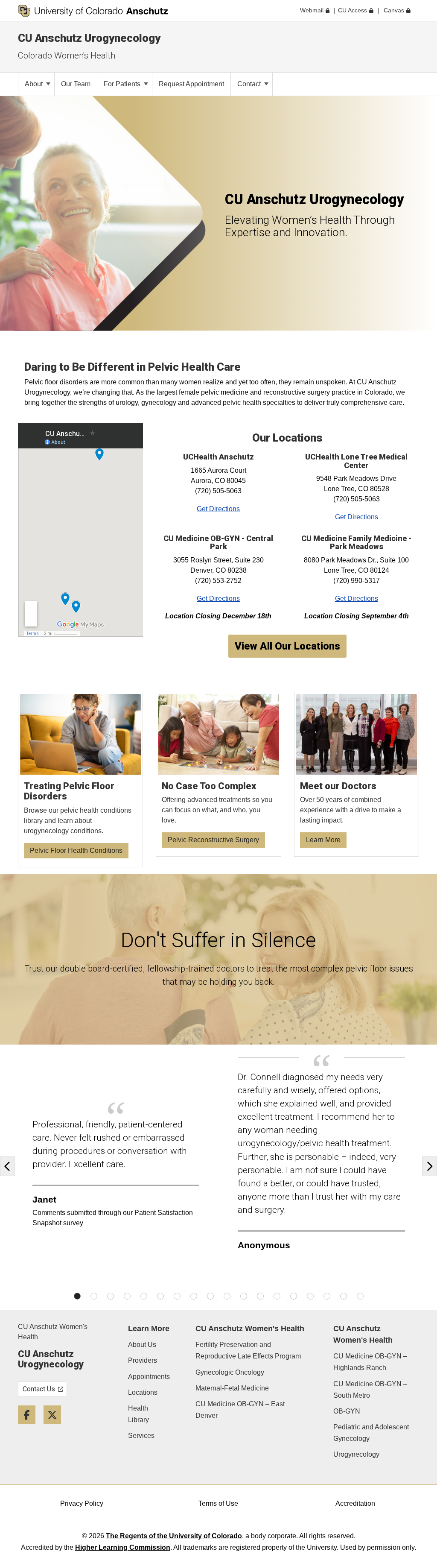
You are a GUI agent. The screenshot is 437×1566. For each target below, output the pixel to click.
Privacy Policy (81, 1503)
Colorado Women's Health (66, 55)
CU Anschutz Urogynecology (89, 38)
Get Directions (218, 508)
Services (141, 1435)
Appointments (149, 1376)
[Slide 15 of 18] (310, 1296)
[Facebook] (30, 1427)
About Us (142, 1344)
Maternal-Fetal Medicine (232, 1388)
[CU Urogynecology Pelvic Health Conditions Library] (80, 779)
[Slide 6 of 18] (160, 1296)
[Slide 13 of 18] (277, 1296)
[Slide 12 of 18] (260, 1296)
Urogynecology (356, 1454)
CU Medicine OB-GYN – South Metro (370, 1389)
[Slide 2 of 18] (93, 1296)
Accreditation (355, 1503)
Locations (142, 1392)
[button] (9, 1167)
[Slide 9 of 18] (210, 1296)
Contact (249, 84)
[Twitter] (55, 1427)
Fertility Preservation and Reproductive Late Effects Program (248, 1350)
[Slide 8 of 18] (193, 1296)
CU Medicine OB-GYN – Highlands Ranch (370, 1361)
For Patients (123, 84)
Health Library (138, 1414)
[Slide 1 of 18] (77, 1296)
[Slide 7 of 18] (177, 1296)
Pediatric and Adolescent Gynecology (371, 1432)
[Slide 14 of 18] (293, 1296)
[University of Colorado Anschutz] (93, 11)
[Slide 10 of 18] (227, 1296)
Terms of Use (218, 1503)
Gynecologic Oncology (229, 1372)
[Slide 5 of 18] (143, 1296)
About (34, 84)
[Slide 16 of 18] (326, 1296)
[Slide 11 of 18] (243, 1296)
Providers (142, 1360)
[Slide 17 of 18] (343, 1296)
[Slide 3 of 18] (110, 1296)
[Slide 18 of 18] (360, 1296)
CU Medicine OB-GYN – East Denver (240, 1409)
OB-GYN (346, 1411)
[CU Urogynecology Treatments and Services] (218, 774)
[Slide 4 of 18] (127, 1296)
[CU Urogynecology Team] (356, 774)
